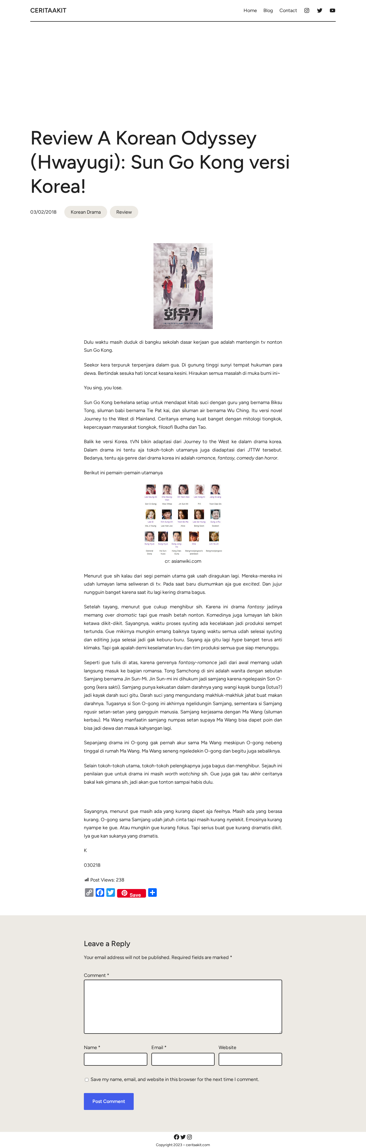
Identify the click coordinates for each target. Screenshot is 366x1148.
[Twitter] (319, 10)
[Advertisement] (183, 68)
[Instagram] (307, 10)
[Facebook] (176, 1137)
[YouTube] (332, 10)
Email (159, 1047)
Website (227, 1047)
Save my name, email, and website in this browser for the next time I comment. (175, 1079)
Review (124, 212)
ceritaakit (48, 10)
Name (92, 1047)
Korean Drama (86, 212)
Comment (96, 975)
